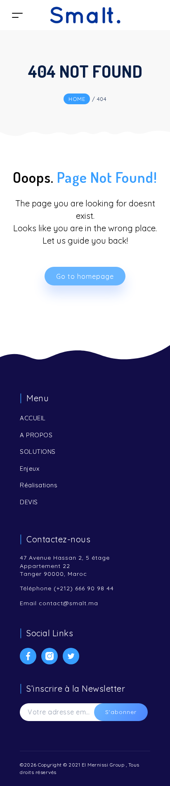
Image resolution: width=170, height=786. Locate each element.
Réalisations (38, 485)
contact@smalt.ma (68, 603)
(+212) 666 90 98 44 (84, 588)
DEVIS (29, 502)
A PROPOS (36, 435)
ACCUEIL (33, 418)
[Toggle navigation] (17, 15)
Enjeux (29, 468)
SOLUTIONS (38, 451)
